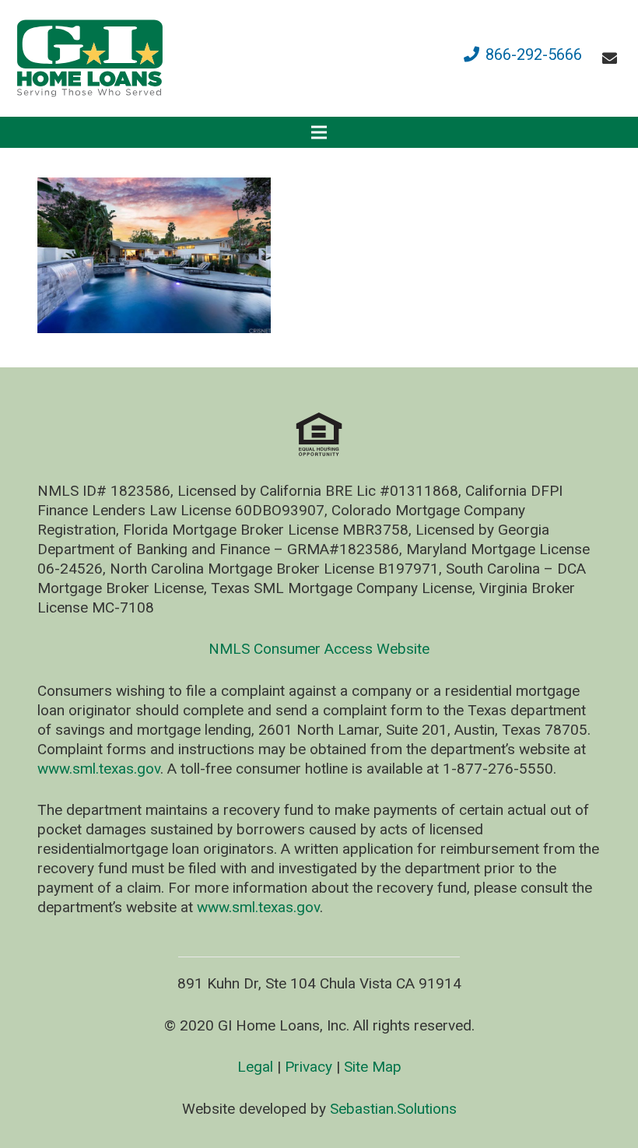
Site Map (372, 1067)
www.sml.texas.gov (98, 769)
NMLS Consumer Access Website (319, 649)
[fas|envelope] (612, 58)
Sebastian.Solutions (393, 1109)
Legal (255, 1067)
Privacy (308, 1067)
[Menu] (319, 132)
